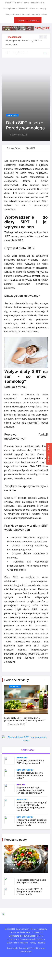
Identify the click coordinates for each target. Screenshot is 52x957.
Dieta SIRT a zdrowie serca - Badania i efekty (24, 3)
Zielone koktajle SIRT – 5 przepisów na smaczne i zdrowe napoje (29, 892)
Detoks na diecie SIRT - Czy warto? (26, 932)
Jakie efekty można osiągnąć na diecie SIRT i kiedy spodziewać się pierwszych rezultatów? (32, 806)
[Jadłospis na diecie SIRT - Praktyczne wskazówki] (26, 28)
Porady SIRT (22, 758)
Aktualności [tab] (27, 750)
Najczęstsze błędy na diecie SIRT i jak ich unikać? (31, 881)
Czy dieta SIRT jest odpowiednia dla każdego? (26, 863)
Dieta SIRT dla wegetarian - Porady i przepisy (26, 929)
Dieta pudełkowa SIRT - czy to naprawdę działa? (26, 14)
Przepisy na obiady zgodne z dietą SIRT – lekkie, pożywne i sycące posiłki (32, 822)
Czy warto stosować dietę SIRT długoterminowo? (30, 762)
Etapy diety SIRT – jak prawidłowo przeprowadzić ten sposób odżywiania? (24, 719)
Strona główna (13, 148)
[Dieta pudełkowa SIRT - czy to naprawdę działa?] (26, 738)
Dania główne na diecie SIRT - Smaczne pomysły (24, 8)
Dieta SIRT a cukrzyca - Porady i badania (26, 943)
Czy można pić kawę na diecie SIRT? (26, 936)
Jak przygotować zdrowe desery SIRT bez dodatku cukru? (30, 775)
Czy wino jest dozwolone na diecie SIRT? (26, 939)
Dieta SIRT (12, 115)
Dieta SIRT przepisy (25, 770)
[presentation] (41, 37)
